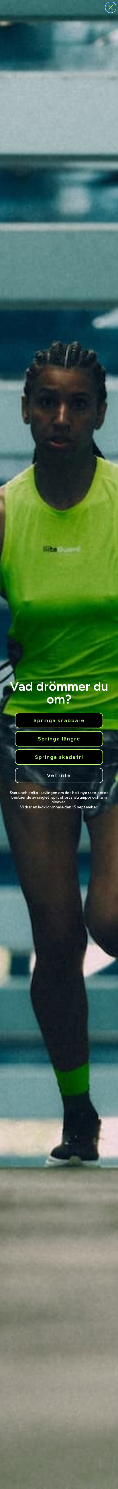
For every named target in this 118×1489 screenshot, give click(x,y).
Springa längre (59, 739)
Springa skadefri (59, 757)
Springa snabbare (59, 720)
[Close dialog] (111, 7)
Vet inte (59, 775)
